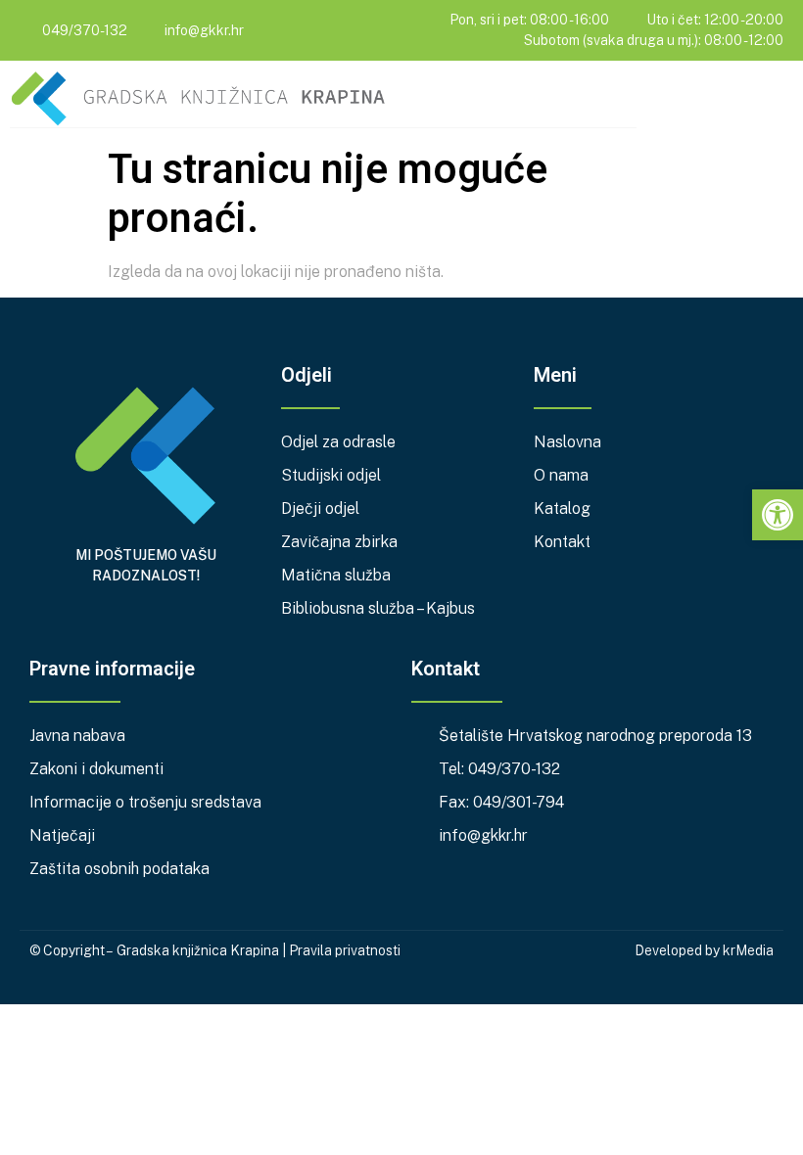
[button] (779, 101)
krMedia (748, 950)
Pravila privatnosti (345, 950)
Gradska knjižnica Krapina (198, 950)
